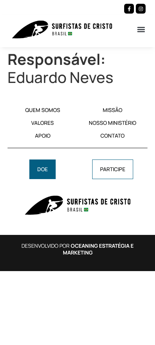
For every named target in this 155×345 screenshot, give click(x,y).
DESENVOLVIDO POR (77, 249)
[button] (141, 29)
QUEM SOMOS (42, 109)
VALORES (42, 122)
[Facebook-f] (129, 9)
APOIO (42, 135)
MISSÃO (112, 109)
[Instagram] (141, 9)
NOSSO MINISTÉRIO (112, 122)
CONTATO (112, 135)
